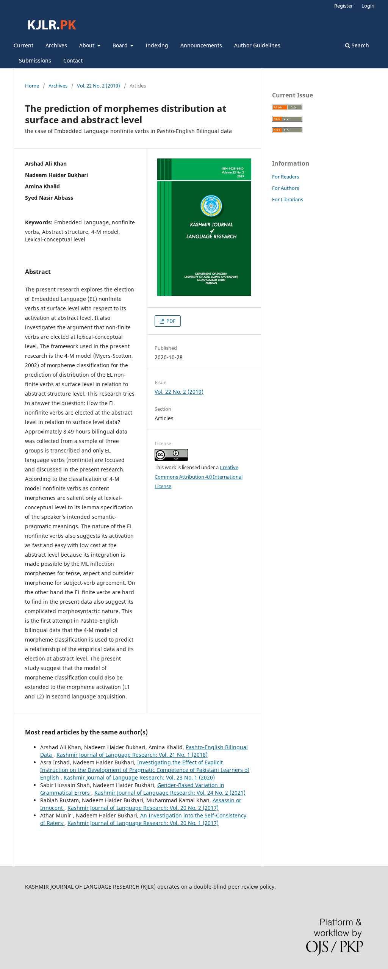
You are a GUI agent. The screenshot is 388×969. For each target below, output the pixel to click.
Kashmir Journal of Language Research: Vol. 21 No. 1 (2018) (132, 754)
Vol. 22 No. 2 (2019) (98, 85)
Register (343, 5)
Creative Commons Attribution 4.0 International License (198, 477)
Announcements (201, 45)
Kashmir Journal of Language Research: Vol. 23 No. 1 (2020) (139, 777)
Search (359, 45)
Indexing (157, 45)
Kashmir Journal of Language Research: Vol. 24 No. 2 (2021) (170, 792)
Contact (73, 60)
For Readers (285, 176)
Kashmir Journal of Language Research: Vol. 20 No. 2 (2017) (143, 807)
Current (23, 45)
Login (367, 5)
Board (121, 45)
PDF (170, 321)
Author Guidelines (257, 45)
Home (32, 85)
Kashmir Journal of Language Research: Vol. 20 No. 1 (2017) (143, 823)
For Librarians (287, 199)
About (87, 45)
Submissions (35, 60)
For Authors (285, 188)
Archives (56, 45)
